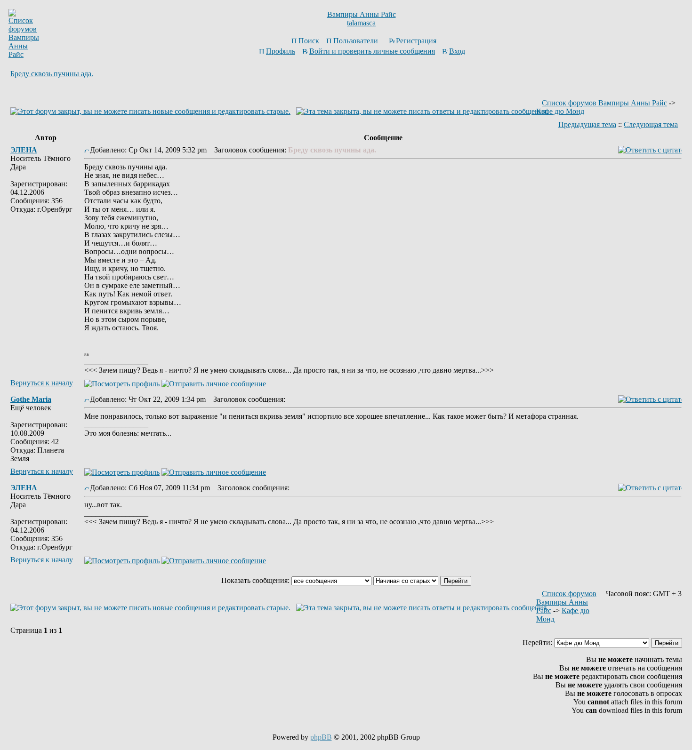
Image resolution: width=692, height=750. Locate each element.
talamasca (361, 23)
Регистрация (416, 41)
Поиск (308, 41)
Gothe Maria (30, 399)
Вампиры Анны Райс (361, 14)
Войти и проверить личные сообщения (372, 51)
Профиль (280, 51)
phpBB (321, 737)
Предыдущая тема (587, 124)
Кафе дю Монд (560, 111)
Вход (457, 51)
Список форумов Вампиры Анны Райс (604, 103)
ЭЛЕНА (23, 150)
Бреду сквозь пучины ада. (51, 74)
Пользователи (355, 41)
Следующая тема (651, 124)
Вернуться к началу (41, 383)
